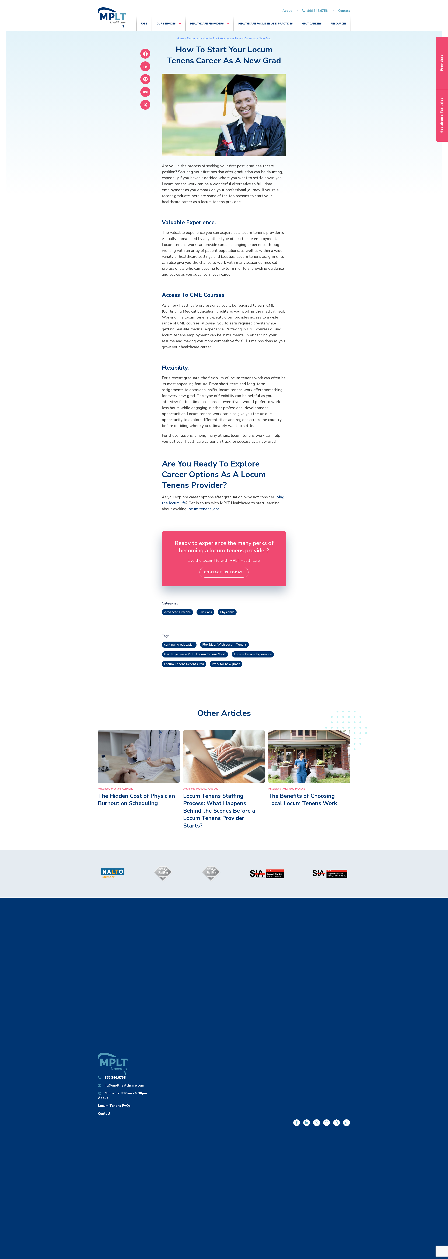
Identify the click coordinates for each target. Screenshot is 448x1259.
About (287, 11)
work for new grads (226, 664)
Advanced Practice (177, 612)
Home (180, 38)
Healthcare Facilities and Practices (265, 23)
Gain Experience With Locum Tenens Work (195, 654)
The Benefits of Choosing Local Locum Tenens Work (302, 799)
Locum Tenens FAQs (114, 1106)
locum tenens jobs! (204, 509)
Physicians (227, 612)
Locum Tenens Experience (253, 654)
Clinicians (205, 612)
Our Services (166, 23)
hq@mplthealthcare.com (124, 1085)
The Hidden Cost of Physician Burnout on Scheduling (136, 799)
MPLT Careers (312, 23)
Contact (344, 11)
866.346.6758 (317, 11)
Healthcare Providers (207, 23)
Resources (338, 23)
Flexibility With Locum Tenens (224, 644)
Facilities (212, 789)
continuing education (179, 644)
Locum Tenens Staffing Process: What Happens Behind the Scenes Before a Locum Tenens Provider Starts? (219, 810)
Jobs (144, 23)
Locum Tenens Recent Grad (184, 664)
